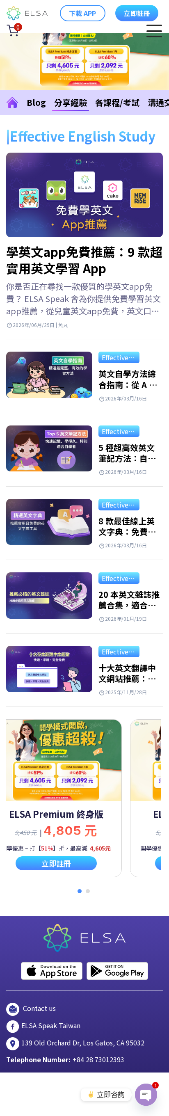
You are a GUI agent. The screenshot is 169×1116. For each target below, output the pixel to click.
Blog (36, 102)
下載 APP (82, 13)
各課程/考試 (117, 102)
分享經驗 (70, 102)
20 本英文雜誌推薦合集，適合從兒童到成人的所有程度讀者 (129, 610)
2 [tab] (88, 891)
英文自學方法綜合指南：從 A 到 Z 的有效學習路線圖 (127, 390)
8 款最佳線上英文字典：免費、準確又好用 (127, 532)
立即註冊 (136, 13)
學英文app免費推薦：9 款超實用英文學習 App (84, 259)
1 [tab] (80, 891)
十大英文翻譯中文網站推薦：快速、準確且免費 (127, 678)
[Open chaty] (146, 1095)
